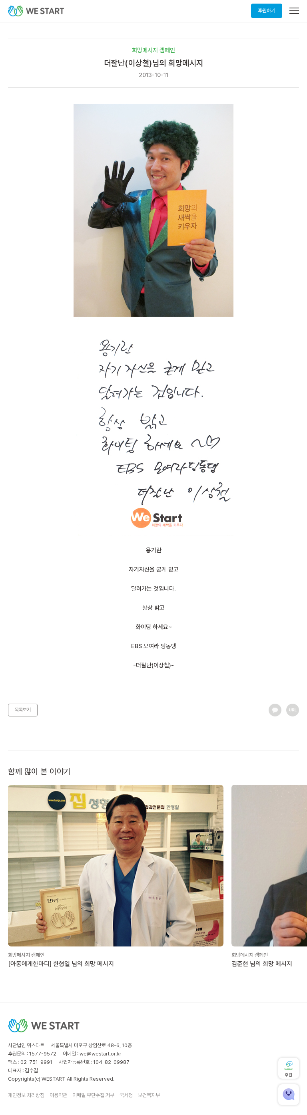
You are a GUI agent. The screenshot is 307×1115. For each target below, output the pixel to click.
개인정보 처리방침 (26, 1095)
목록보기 (23, 709)
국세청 (126, 1095)
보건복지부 (149, 1095)
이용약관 (58, 1095)
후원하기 (266, 11)
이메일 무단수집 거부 (93, 1095)
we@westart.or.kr (101, 1054)
